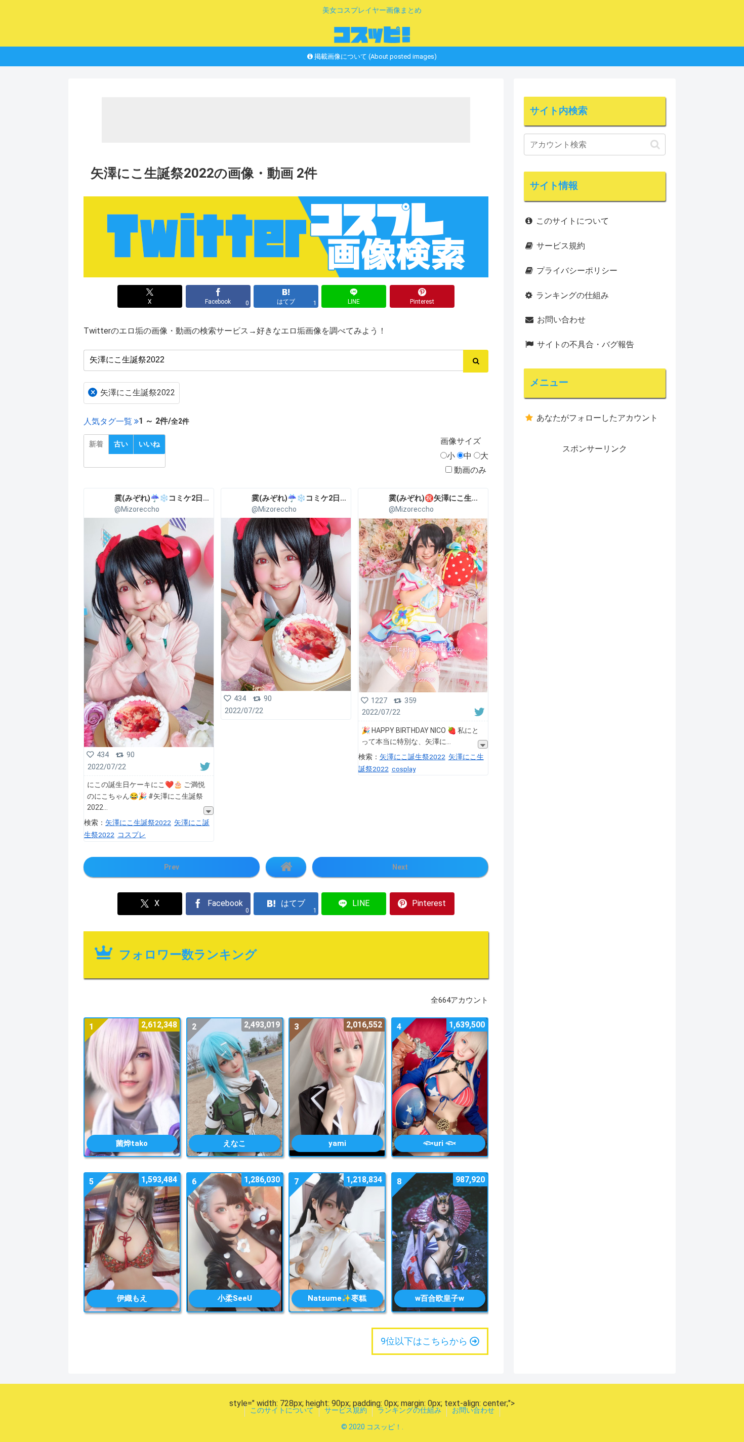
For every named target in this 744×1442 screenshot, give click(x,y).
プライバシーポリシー (576, 270)
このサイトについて (572, 221)
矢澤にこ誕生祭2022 (412, 757)
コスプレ (131, 835)
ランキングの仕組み (572, 295)
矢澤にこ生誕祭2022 (133, 392)
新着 (96, 444)
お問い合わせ (561, 319)
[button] (655, 144)
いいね (149, 444)
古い (121, 444)
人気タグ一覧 (108, 421)
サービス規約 (560, 246)
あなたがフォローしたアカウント (597, 418)
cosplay (404, 769)
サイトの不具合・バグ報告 (585, 344)
